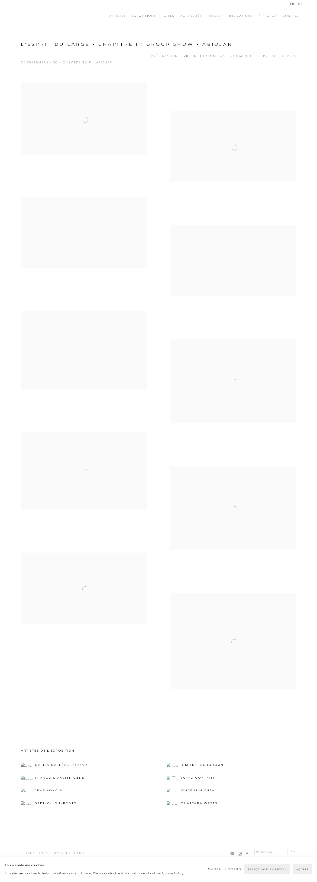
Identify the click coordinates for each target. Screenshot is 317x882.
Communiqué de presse (253, 56)
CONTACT (291, 15)
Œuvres (289, 56)
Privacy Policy (34, 853)
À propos (268, 15)
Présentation (164, 56)
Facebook (247, 854)
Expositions (144, 15)
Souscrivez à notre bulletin (232, 854)
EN (300, 3)
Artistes (117, 15)
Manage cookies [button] (69, 853)
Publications (240, 15)
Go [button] (293, 851)
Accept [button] (302, 869)
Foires (168, 15)
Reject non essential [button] (267, 869)
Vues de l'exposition (204, 56)
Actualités (191, 15)
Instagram (240, 854)
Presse (214, 15)
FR (292, 3)
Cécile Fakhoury (42, 16)
